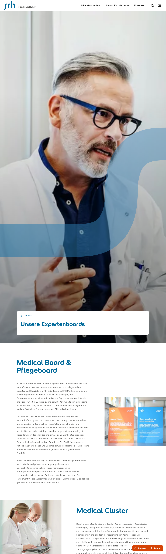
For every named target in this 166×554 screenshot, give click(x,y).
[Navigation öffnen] (159, 5)
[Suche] (152, 5)
